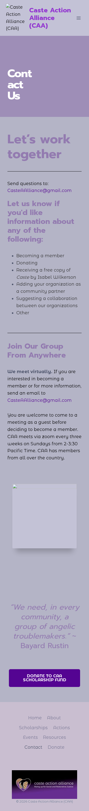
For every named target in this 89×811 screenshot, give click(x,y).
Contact (33, 747)
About (54, 718)
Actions (61, 727)
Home (35, 718)
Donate (56, 747)
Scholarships (33, 727)
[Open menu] (78, 18)
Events (30, 737)
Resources (54, 737)
